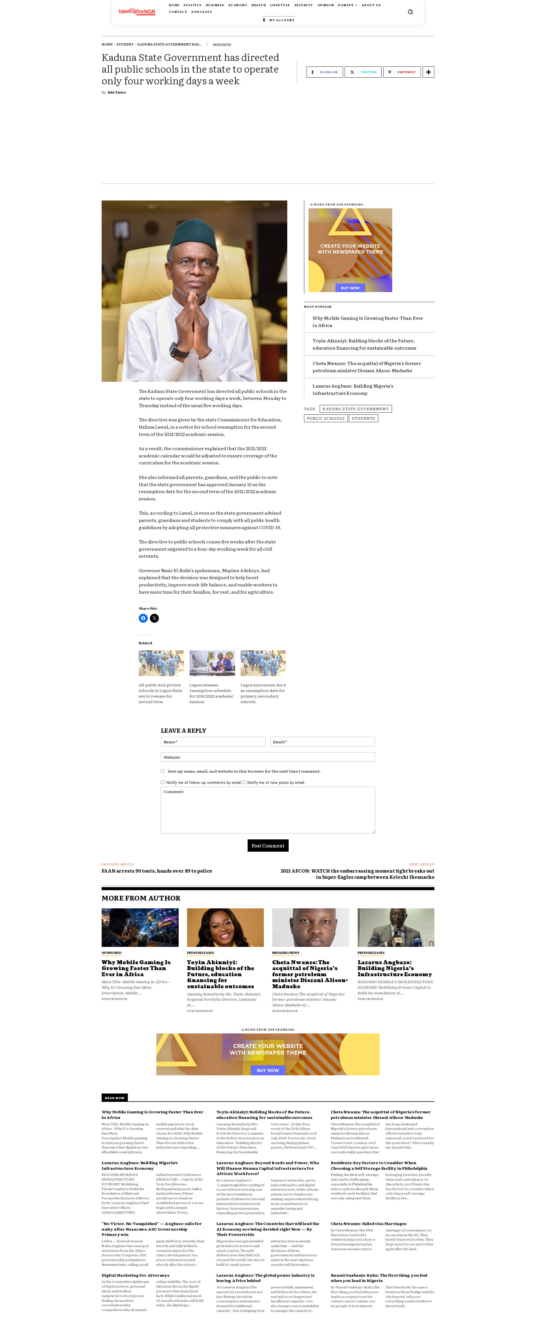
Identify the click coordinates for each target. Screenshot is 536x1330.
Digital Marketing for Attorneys (135, 1275)
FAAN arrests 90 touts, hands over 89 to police (157, 870)
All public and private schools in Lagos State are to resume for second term (160, 693)
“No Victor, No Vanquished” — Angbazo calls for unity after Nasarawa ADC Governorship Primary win (152, 1229)
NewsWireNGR (114, 999)
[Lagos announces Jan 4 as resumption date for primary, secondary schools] (263, 663)
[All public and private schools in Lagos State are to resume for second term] (161, 663)
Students (363, 418)
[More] (428, 72)
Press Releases (200, 952)
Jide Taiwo (116, 92)
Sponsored (111, 952)
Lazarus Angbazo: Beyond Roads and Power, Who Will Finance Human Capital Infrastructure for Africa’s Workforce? (267, 1168)
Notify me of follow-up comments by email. (204, 782)
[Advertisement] (268, 141)
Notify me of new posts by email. (276, 782)
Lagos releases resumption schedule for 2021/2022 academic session (211, 693)
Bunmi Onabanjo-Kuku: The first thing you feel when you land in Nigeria (379, 1277)
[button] (410, 11)
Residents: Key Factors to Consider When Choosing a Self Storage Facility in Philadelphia (379, 1165)
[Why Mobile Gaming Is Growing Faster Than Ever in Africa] (140, 927)
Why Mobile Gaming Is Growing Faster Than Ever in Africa (136, 968)
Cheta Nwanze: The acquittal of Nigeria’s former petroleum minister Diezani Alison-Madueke (367, 367)
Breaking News (285, 952)
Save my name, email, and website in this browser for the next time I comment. (244, 771)
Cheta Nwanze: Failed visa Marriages (368, 1223)
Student (125, 44)
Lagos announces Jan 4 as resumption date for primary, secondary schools (263, 693)
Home (107, 44)
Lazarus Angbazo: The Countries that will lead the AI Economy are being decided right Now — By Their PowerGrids (267, 1229)
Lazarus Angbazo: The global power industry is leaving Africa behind (265, 1277)
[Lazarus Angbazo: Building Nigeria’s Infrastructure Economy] (396, 927)
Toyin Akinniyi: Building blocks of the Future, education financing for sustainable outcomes (220, 974)
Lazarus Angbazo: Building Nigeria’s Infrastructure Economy (353, 389)
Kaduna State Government (356, 408)
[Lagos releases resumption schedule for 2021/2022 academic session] (212, 663)
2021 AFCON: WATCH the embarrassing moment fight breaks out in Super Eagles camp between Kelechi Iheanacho (357, 873)
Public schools (326, 418)
